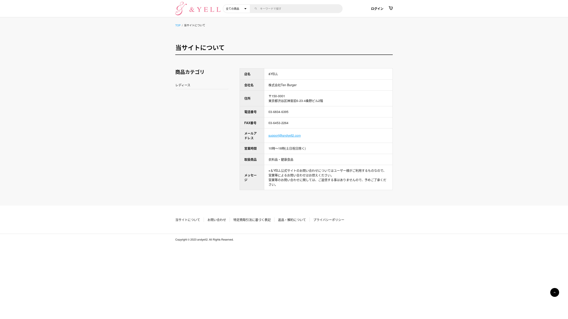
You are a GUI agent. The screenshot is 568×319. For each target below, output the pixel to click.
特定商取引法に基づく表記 (252, 219)
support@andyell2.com (284, 135)
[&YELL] (198, 8)
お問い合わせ (216, 219)
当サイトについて (187, 219)
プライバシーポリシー (328, 219)
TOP (178, 25)
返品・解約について (292, 219)
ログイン (377, 8)
